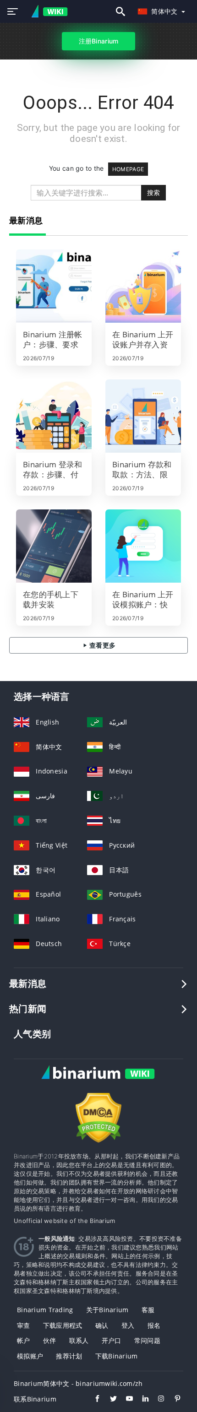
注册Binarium (99, 41)
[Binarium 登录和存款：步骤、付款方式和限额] (54, 416)
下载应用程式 (62, 1325)
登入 (128, 1325)
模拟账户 (30, 1356)
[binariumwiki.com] (47, 11)
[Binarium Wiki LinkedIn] (141, 1400)
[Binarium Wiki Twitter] (109, 1400)
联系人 (79, 1340)
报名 (154, 1325)
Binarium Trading (45, 1309)
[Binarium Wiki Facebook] (93, 1400)
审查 (23, 1325)
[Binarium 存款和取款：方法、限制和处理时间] (143, 416)
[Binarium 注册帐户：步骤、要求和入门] (54, 286)
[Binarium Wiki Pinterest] (173, 1400)
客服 (148, 1309)
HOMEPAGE (128, 169)
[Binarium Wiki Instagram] (157, 1400)
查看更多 (101, 645)
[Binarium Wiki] (98, 1082)
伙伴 (49, 1340)
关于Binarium (107, 1309)
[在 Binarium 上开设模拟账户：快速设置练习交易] (143, 546)
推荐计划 (69, 1356)
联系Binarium (35, 1399)
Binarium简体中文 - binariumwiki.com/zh (78, 1383)
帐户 (23, 1340)
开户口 (111, 1340)
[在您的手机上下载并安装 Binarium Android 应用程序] (54, 546)
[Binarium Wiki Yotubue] (125, 1400)
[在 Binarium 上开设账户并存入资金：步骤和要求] (143, 286)
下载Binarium (116, 1356)
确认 (102, 1325)
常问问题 (147, 1340)
